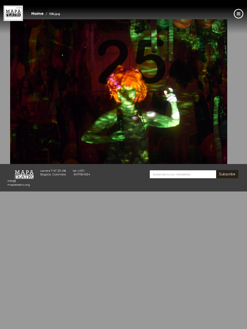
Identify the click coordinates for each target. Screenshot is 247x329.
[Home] (13, 13)
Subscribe (227, 174)
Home (37, 13)
